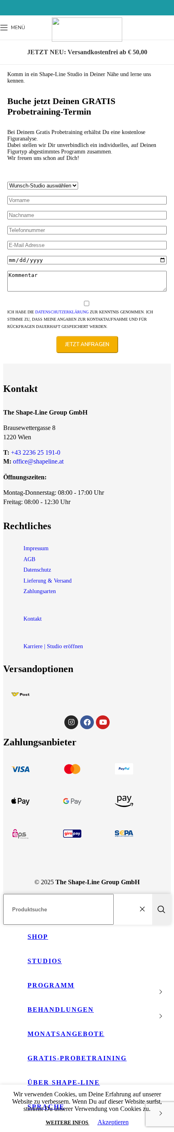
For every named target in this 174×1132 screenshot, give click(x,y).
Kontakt (32, 619)
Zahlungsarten (39, 591)
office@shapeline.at (38, 461)
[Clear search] (144, 909)
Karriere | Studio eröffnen (53, 646)
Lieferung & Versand (47, 581)
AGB (29, 559)
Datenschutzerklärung (62, 312)
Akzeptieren (113, 1122)
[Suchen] (161, 909)
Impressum (36, 548)
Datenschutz (37, 570)
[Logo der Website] (87, 39)
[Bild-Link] (20, 694)
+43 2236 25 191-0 (35, 452)
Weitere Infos (67, 1122)
